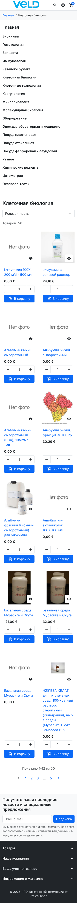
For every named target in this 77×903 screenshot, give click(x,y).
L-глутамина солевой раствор (56, 272)
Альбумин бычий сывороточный (17, 352)
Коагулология (13, 94)
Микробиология (15, 102)
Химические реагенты (20, 167)
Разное (8, 159)
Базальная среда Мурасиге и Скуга (18, 612)
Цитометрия (12, 176)
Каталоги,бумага (16, 69)
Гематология (13, 44)
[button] (55, 5)
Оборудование (14, 118)
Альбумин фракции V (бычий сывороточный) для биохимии (18, 527)
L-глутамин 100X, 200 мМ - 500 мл (18, 272)
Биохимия (10, 36)
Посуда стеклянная (18, 143)
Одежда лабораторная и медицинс (31, 126)
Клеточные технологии (21, 85)
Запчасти (10, 53)
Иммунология (14, 61)
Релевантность (17, 213)
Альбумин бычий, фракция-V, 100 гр (57, 432)
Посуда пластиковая (19, 135)
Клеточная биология (19, 77)
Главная (10, 27)
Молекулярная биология (22, 110)
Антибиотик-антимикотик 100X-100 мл (53, 525)
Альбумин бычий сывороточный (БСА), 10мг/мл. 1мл (17, 437)
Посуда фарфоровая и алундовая (29, 151)
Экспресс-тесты (15, 184)
